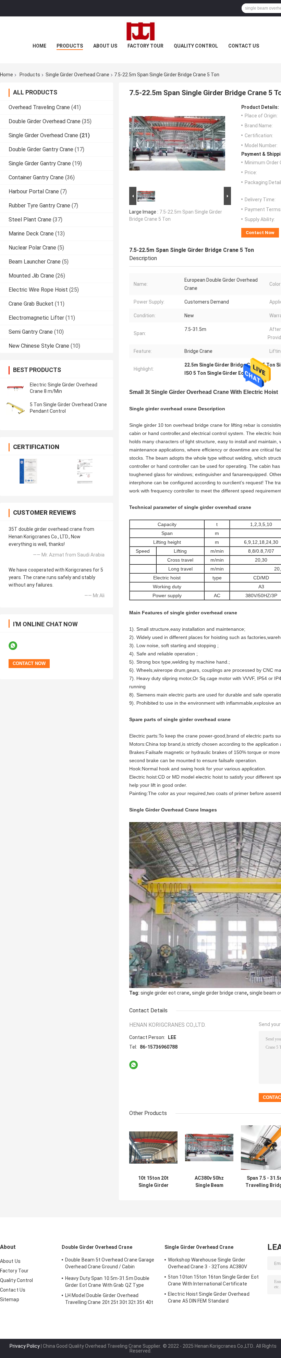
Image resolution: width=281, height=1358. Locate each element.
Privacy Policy (25, 1346)
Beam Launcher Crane (35, 261)
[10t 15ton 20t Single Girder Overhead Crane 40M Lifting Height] (153, 1148)
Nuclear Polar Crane (32, 247)
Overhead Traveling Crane (39, 107)
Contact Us (243, 46)
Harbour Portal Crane (34, 191)
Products (70, 46)
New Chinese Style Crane (39, 346)
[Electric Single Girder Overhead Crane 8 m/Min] (15, 388)
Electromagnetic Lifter (36, 318)
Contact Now (260, 232)
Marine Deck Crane (31, 233)
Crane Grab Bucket (31, 303)
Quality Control (196, 46)
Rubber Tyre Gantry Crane (39, 205)
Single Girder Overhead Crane (77, 74)
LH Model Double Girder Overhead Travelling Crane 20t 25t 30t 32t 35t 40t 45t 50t (109, 1300)
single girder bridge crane (219, 993)
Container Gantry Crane (36, 177)
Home (39, 46)
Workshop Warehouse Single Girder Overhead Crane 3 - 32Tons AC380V (207, 1263)
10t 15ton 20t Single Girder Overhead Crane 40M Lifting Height (153, 1181)
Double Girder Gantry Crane (41, 149)
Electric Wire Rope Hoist (38, 289)
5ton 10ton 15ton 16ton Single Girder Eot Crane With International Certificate (213, 1280)
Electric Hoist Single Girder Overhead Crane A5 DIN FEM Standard (208, 1297)
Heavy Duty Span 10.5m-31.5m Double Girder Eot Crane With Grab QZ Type (107, 1282)
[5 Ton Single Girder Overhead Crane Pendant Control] (15, 408)
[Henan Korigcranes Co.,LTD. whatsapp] (17, 645)
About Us (105, 46)
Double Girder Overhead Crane (45, 121)
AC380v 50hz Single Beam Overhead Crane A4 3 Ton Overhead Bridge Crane (209, 1181)
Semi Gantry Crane (31, 332)
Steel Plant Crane (30, 219)
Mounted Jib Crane (31, 275)
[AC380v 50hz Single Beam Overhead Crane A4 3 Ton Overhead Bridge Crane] (209, 1148)
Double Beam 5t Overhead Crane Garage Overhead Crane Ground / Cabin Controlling (110, 1264)
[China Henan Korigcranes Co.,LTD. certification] (28, 471)
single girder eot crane (165, 993)
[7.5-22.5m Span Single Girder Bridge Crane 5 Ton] (177, 144)
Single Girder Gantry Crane (40, 163)
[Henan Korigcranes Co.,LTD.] (140, 30)
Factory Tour (145, 46)
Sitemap (9, 1299)
